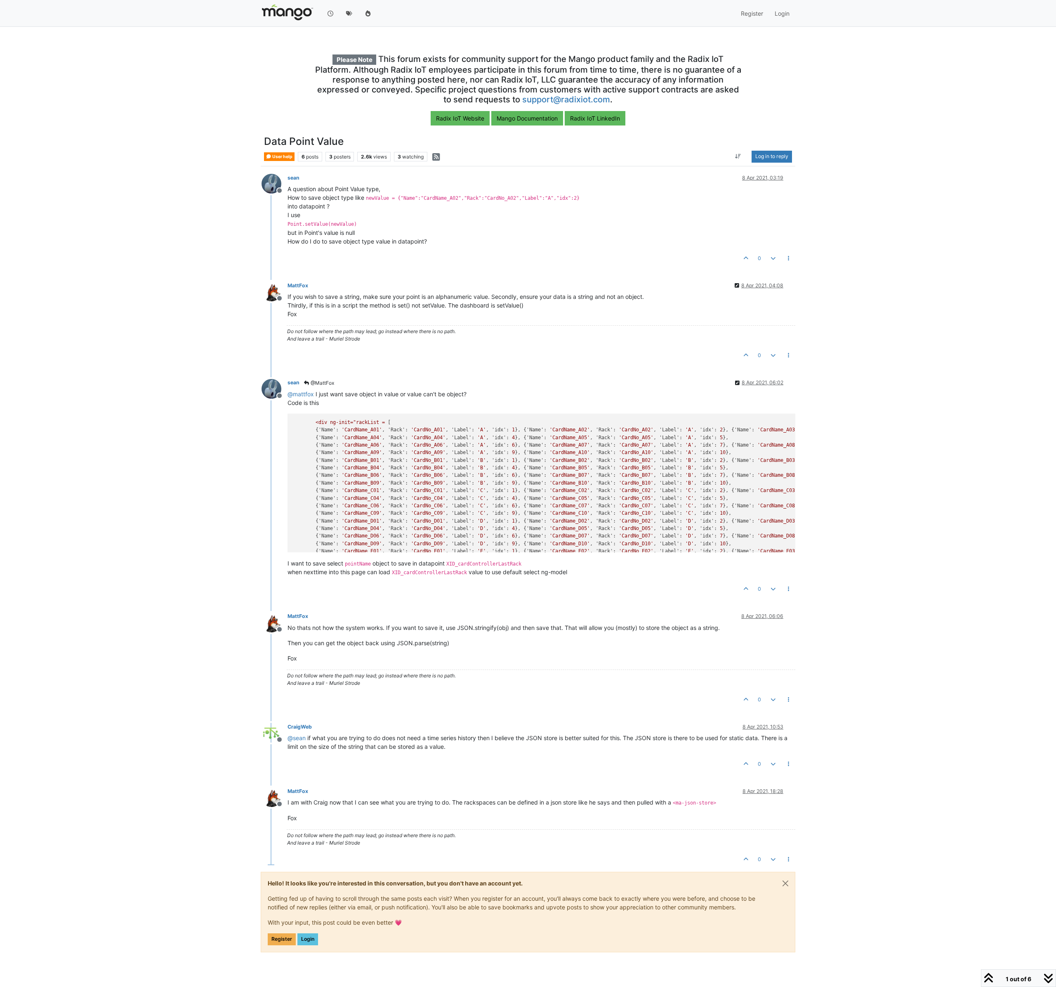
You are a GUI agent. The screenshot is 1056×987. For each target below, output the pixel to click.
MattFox (298, 285)
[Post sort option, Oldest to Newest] (738, 157)
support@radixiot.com (566, 99)
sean (293, 178)
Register (281, 939)
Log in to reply (771, 157)
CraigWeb (300, 727)
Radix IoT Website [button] (460, 118)
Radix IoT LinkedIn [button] (595, 118)
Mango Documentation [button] (527, 118)
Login (307, 939)
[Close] (785, 883)
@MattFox (321, 383)
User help (281, 156)
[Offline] (275, 183)
